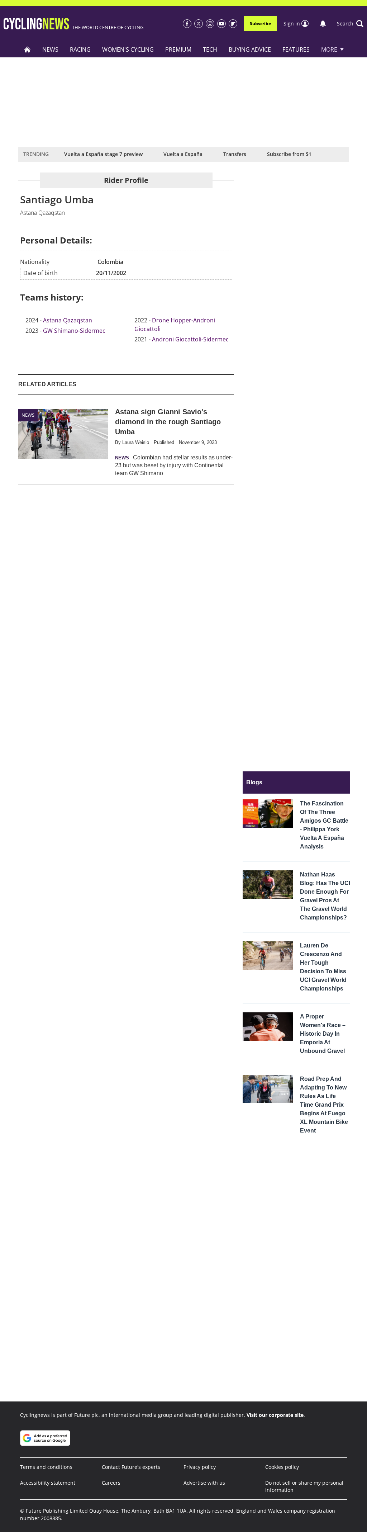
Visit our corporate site (275, 1415)
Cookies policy (282, 1467)
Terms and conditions (46, 1467)
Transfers (234, 154)
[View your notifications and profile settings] (323, 23)
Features (296, 49)
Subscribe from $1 (289, 154)
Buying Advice (250, 49)
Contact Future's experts (131, 1467)
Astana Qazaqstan (67, 320)
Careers (111, 1482)
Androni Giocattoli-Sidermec (190, 339)
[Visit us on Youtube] (221, 23)
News (50, 49)
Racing (80, 49)
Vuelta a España (182, 154)
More (329, 49)
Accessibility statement (47, 1482)
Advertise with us (204, 1482)
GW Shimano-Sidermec (74, 331)
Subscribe (260, 23)
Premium (178, 49)
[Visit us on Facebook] (187, 23)
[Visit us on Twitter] (198, 23)
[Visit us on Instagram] (210, 23)
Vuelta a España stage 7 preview (103, 154)
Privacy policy (200, 1467)
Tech (210, 49)
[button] (350, 23)
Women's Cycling (128, 49)
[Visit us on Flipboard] (233, 23)
